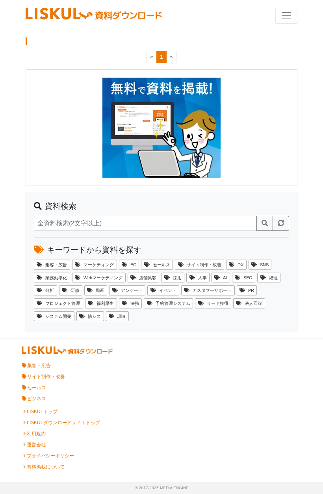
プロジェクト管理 (62, 303)
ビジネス (36, 398)
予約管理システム (173, 303)
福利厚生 (105, 303)
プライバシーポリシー (50, 456)
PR (251, 290)
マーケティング (99, 264)
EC (133, 264)
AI (225, 277)
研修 (75, 290)
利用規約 (36, 433)
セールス (161, 264)
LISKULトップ (42, 411)
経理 (273, 277)
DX (240, 264)
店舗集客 (147, 277)
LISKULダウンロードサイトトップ (63, 422)
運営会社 (36, 445)
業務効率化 (56, 277)
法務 (134, 303)
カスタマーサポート (212, 290)
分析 (49, 290)
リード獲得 (217, 303)
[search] (264, 223)
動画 (100, 290)
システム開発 (58, 316)
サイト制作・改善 (204, 264)
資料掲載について (46, 467)
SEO (247, 277)
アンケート (132, 290)
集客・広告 (56, 264)
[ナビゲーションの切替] (286, 16)
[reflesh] (281, 223)
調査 (121, 316)
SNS (264, 264)
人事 (202, 277)
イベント (167, 290)
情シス (94, 316)
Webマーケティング (103, 277)
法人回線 (253, 303)
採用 (177, 277)
